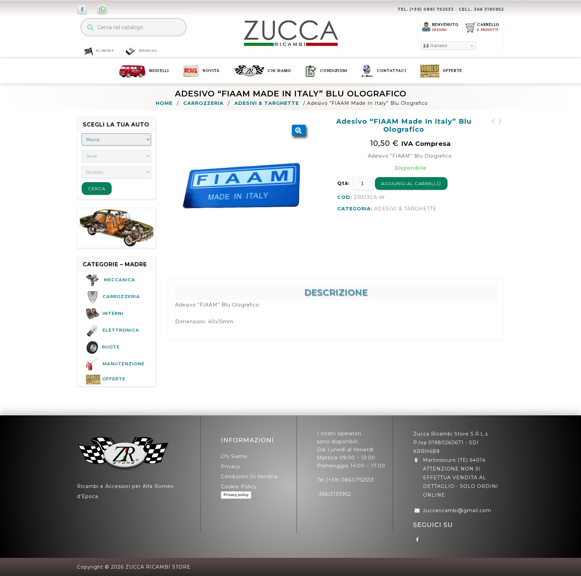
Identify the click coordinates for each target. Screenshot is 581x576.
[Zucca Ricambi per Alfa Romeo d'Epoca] (290, 33)
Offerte (452, 70)
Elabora (105, 50)
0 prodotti (488, 30)
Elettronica (121, 330)
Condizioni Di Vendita (249, 477)
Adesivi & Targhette (266, 103)
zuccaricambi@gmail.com (457, 510)
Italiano (438, 45)
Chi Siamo (279, 70)
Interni (113, 313)
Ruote (111, 346)
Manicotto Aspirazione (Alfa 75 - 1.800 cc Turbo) (500, 133)
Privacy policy (236, 494)
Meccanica (119, 279)
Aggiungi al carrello (411, 183)
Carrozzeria (203, 103)
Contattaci (391, 70)
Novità (211, 70)
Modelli (159, 70)
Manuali (148, 50)
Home (164, 103)
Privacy (230, 466)
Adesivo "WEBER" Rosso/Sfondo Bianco (493, 129)
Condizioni (333, 70)
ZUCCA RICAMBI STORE (158, 567)
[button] (299, 130)
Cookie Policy (239, 487)
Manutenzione (124, 363)
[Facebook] (417, 539)
